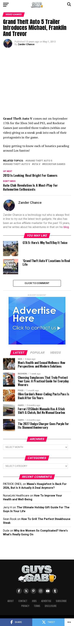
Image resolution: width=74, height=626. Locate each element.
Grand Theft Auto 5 (39, 161)
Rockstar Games (54, 164)
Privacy (25, 606)
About (10, 601)
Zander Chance (26, 44)
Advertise (46, 601)
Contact (22, 601)
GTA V (36, 164)
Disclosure (51, 606)
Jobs (34, 601)
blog (66, 227)
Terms (37, 606)
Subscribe (61, 601)
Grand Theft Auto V (17, 164)
